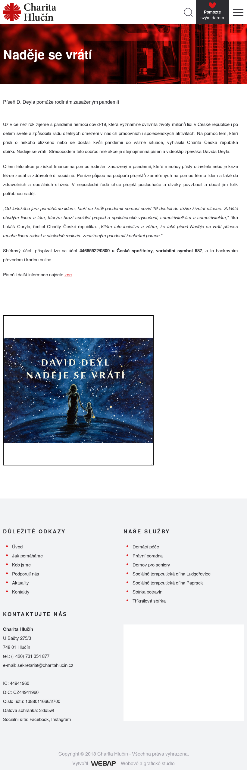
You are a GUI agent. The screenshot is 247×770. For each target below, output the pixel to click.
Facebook (39, 719)
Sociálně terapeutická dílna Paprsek (168, 582)
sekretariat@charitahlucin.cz (45, 665)
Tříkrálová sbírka (149, 600)
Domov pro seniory (151, 564)
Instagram (61, 719)
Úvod (17, 546)
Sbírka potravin (147, 591)
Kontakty (21, 591)
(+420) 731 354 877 (30, 656)
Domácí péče (146, 546)
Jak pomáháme (27, 555)
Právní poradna (148, 555)
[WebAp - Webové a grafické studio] (103, 763)
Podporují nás (25, 573)
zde (68, 274)
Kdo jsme (21, 564)
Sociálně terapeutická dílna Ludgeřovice (172, 573)
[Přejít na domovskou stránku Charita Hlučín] (92, 12)
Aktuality (20, 582)
